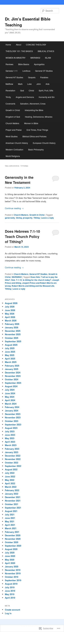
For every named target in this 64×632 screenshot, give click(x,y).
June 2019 (10, 590)
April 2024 (10, 400)
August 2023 (11, 427)
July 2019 (9, 587)
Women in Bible (31, 123)
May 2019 (9, 594)
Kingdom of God (13, 116)
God (22, 90)
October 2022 (11, 462)
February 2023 (12, 448)
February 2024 (12, 407)
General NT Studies (14, 77)
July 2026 (9, 306)
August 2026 (11, 303)
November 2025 (13, 334)
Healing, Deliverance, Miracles (38, 116)
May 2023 (9, 438)
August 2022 (11, 469)
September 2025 (13, 341)
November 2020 (13, 538)
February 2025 (12, 365)
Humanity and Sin (47, 97)
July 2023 (9, 431)
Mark (20, 83)
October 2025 (11, 337)
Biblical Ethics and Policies (34, 136)
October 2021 (11, 504)
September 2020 (13, 545)
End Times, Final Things (37, 129)
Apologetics (39, 64)
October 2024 (11, 379)
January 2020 (11, 566)
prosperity (27, 217)
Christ (31, 90)
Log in (8, 613)
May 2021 (9, 521)
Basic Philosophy (36, 149)
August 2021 (11, 511)
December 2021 (12, 497)
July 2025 (9, 348)
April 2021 (10, 524)
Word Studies (12, 136)
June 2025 (10, 351)
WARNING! (35, 57)
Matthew (9, 83)
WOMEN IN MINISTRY (15, 57)
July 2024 (9, 389)
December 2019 (12, 569)
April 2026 (10, 317)
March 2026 (10, 320)
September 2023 (13, 424)
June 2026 (10, 310)
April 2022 (10, 483)
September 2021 (13, 507)
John (38, 83)
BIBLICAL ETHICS (46, 51)
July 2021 (9, 514)
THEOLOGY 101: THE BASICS (19, 51)
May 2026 (9, 313)
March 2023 (10, 445)
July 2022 (9, 472)
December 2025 (12, 330)
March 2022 (10, 486)
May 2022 (9, 479)
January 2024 (11, 410)
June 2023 (10, 434)
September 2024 (13, 382)
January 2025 (11, 369)
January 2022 (11, 493)
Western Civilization (14, 149)
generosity (10, 217)
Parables (44, 77)
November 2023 (13, 417)
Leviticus (26, 70)
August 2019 (11, 583)
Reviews (9, 64)
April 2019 (10, 597)
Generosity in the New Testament (19, 180)
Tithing (36, 217)
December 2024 (12, 372)
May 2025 (9, 355)
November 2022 (13, 459)
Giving (19, 217)
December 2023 (12, 414)
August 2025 (11, 344)
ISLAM (48, 57)
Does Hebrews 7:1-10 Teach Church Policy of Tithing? (22, 236)
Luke (29, 83)
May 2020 (9, 559)
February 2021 (12, 531)
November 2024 (13, 375)
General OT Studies (44, 70)
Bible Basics (23, 64)
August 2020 (11, 549)
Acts (47, 83)
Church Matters (12, 123)
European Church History (44, 143)
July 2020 (9, 552)
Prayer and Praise (14, 129)
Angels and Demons (25, 97)
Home (8, 44)
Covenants (10, 103)
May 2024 (9, 396)
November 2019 (13, 573)
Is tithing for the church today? (37, 279)
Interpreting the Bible (34, 110)
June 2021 (10, 518)
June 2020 (10, 556)
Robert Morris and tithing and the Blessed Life (33, 285)
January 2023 (11, 452)
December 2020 (12, 535)
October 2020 (11, 542)
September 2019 (13, 580)
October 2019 (11, 576)
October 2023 (11, 421)
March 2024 (10, 403)
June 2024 (10, 393)
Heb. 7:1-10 (16, 279)
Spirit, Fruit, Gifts (46, 90)
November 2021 (13, 500)
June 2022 (10, 476)
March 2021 (10, 528)
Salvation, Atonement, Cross (32, 103)
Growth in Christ (13, 110)
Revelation (10, 90)
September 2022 (13, 466)
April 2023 (10, 441)
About (18, 44)
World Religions (13, 156)
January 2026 (11, 327)
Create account (12, 609)
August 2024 (11, 386)
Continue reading (14, 208)
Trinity (8, 97)
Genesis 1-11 (12, 70)
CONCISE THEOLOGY (36, 44)
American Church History (17, 143)
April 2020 (10, 563)
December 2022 (12, 455)
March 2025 (10, 362)
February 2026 (12, 324)
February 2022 (12, 490)
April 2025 (10, 358)
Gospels (31, 77)
